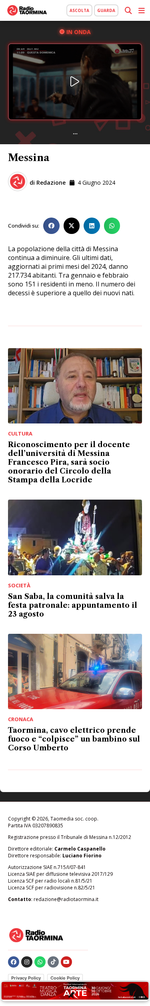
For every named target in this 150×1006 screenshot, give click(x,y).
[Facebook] (13, 962)
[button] (51, 226)
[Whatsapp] (40, 962)
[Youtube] (66, 962)
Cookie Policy (65, 978)
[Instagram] (26, 962)
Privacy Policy (26, 978)
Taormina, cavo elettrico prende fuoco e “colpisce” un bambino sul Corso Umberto (74, 739)
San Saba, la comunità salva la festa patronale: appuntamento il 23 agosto (72, 605)
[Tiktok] (53, 962)
